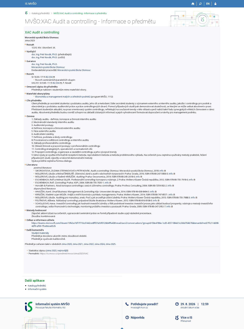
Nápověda (137, 317)
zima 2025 (111, 244)
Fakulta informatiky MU (55, 307)
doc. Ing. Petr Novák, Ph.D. (44, 54)
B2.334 (49, 76)
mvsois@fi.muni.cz (139, 307)
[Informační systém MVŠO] (26, 12)
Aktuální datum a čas (190, 307)
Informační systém (37, 289)
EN (208, 3)
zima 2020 (67, 244)
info (161, 170)
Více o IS (186, 317)
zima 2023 (51, 250)
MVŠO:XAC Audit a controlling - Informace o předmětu (80, 13)
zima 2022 (89, 244)
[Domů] (193, 4)
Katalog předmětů (41, 13)
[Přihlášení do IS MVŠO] (215, 4)
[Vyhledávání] (200, 4)
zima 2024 (100, 244)
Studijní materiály (40, 232)
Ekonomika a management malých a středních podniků (62, 96)
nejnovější (62, 250)
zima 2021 (78, 244)
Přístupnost (186, 321)
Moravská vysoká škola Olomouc (48, 67)
